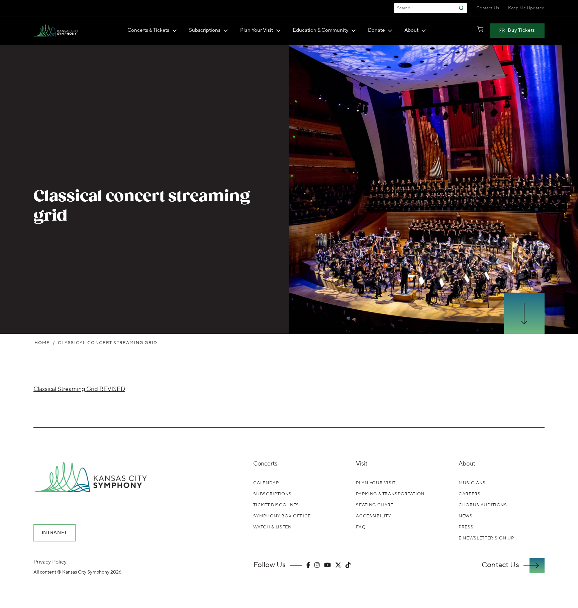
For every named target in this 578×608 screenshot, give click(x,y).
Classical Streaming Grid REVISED (79, 389)
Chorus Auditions (483, 505)
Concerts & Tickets (148, 30)
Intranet (55, 533)
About (411, 30)
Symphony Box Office (281, 516)
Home (42, 342)
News (466, 516)
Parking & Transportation (390, 494)
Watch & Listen (272, 527)
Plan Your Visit (256, 30)
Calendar (266, 483)
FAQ (361, 527)
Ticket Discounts (276, 505)
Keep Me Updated (526, 8)
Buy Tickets (521, 30)
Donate (376, 30)
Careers (470, 494)
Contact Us (487, 8)
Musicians (472, 483)
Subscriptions (204, 30)
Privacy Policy (50, 562)
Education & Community (320, 30)
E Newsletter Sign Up (486, 538)
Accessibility (373, 516)
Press (466, 527)
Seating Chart (374, 505)
